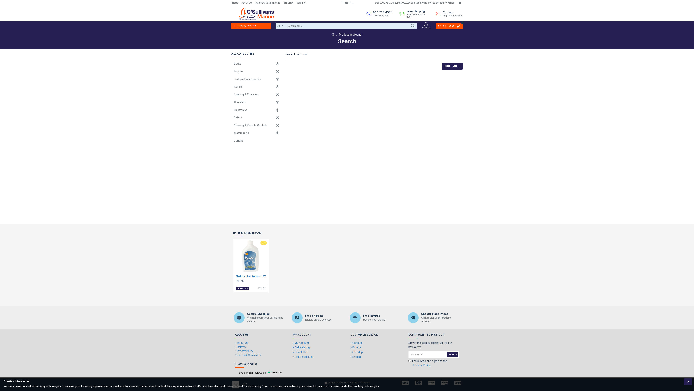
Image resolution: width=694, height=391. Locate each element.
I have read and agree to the (429, 363)
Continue (450, 66)
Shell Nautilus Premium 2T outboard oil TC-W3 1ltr (252, 276)
